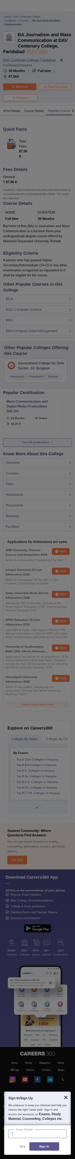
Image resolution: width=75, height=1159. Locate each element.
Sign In (44, 1146)
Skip (23, 1146)
